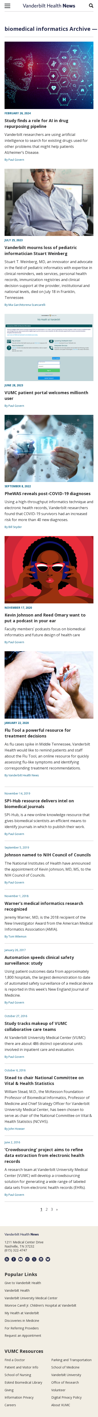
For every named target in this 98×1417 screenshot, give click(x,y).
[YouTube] (20, 1259)
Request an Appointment (23, 1335)
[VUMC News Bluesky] (48, 1259)
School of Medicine (65, 1367)
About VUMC (60, 1405)
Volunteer (58, 1390)
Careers (10, 1405)
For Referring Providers (22, 1328)
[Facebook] (13, 1259)
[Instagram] (27, 1259)
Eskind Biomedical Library (23, 1382)
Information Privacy (19, 1397)
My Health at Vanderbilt (22, 1313)
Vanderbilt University (66, 1375)
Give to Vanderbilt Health (23, 1283)
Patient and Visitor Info (21, 1367)
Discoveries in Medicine (22, 1320)
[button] (7, 5)
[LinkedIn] (41, 1259)
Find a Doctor (15, 1360)
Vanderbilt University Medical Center (31, 1298)
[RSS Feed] (7, 1259)
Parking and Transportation (71, 1360)
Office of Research (65, 1382)
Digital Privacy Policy (66, 1397)
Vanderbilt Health (17, 1290)
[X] (34, 1259)
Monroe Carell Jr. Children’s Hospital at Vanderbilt (40, 1305)
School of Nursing (18, 1375)
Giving (9, 1390)
